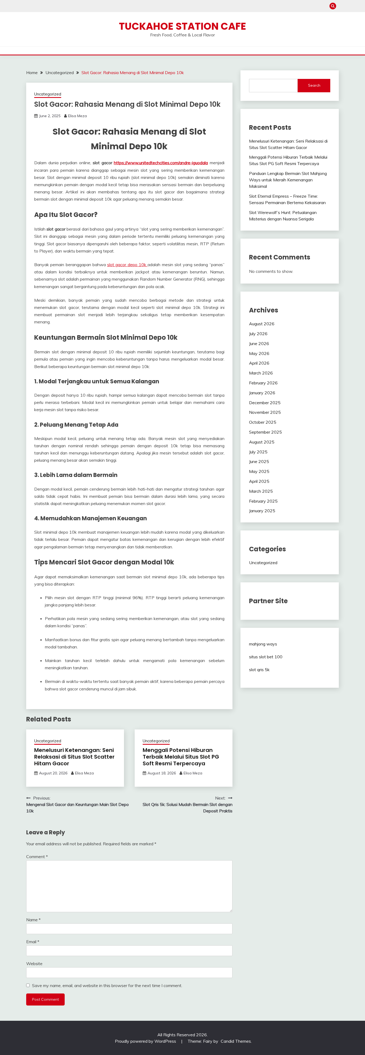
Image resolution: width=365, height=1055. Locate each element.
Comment (37, 856)
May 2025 (259, 471)
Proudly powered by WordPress (146, 1041)
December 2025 (265, 402)
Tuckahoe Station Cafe (182, 26)
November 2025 (265, 412)
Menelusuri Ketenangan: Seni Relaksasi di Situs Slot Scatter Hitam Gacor (74, 756)
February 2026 (263, 382)
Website (34, 963)
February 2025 (263, 501)
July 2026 (258, 333)
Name (33, 919)
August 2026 (261, 323)
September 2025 (265, 432)
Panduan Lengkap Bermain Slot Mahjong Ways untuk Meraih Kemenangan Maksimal (288, 180)
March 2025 (261, 491)
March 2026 (261, 373)
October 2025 (262, 422)
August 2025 (261, 442)
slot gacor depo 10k (127, 264)
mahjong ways (263, 644)
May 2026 (259, 353)
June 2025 (259, 461)
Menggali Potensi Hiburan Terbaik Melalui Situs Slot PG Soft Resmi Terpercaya (181, 756)
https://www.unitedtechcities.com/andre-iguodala (161, 162)
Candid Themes (236, 1041)
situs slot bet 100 (265, 656)
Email (32, 941)
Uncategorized (47, 94)
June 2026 (259, 343)
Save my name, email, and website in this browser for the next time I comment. (107, 985)
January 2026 (262, 392)
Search (314, 85)
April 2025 (259, 481)
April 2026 (259, 363)
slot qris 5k (259, 669)
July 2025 (258, 451)
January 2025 (262, 510)
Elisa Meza (77, 115)
